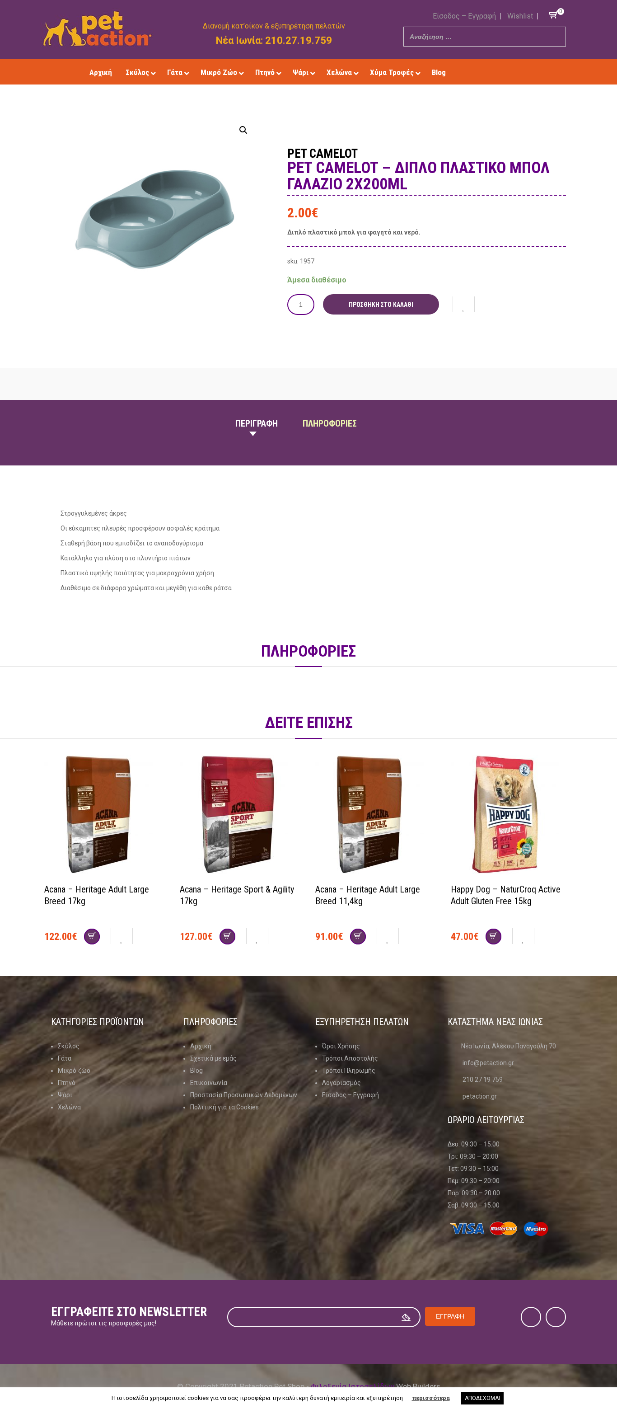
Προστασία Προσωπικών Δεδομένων (243, 1095)
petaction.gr (480, 1096)
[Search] (556, 36)
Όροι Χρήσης (341, 1046)
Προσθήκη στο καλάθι (381, 304)
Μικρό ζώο (74, 1070)
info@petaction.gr (488, 1062)
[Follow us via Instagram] (504, 72)
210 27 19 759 (483, 1079)
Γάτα (64, 1058)
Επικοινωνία (208, 1082)
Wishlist (520, 16)
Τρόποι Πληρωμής (348, 1070)
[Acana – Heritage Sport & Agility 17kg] (241, 816)
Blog (196, 1070)
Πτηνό (66, 1082)
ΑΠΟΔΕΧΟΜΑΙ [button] (482, 1398)
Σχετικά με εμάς (213, 1058)
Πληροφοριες (330, 423)
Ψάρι (65, 1095)
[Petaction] (97, 28)
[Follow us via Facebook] (491, 72)
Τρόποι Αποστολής (350, 1058)
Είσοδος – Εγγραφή (464, 16)
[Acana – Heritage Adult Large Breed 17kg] (105, 816)
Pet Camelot (322, 153)
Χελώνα (69, 1107)
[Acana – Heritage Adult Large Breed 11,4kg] (376, 816)
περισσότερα (431, 1398)
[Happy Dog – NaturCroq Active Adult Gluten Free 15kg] (512, 816)
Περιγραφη (256, 423)
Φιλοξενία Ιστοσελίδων (352, 1386)
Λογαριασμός (341, 1082)
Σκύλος (68, 1046)
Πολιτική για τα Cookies (224, 1107)
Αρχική (200, 1046)
